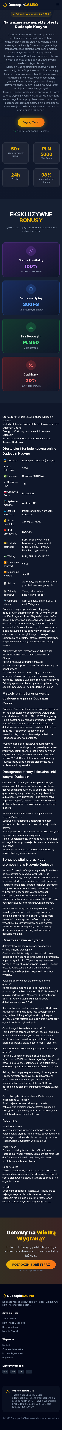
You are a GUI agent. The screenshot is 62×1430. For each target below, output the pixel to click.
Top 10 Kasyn (9, 1318)
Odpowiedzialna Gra (12, 1349)
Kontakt (6, 1345)
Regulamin (7, 1357)
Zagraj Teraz (31, 122)
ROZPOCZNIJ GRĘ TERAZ (31, 1264)
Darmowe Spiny (10, 1327)
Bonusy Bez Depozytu (13, 1323)
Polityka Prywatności (12, 1353)
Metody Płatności (11, 1331)
